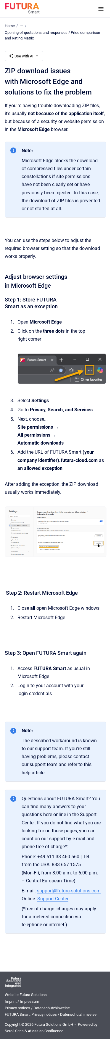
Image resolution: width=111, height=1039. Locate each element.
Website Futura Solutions (26, 994)
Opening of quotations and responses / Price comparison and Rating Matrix (52, 35)
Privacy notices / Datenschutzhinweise (37, 1008)
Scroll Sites (14, 1031)
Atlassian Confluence (45, 1031)
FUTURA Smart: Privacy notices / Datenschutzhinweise (50, 1014)
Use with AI (24, 56)
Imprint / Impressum (22, 1001)
